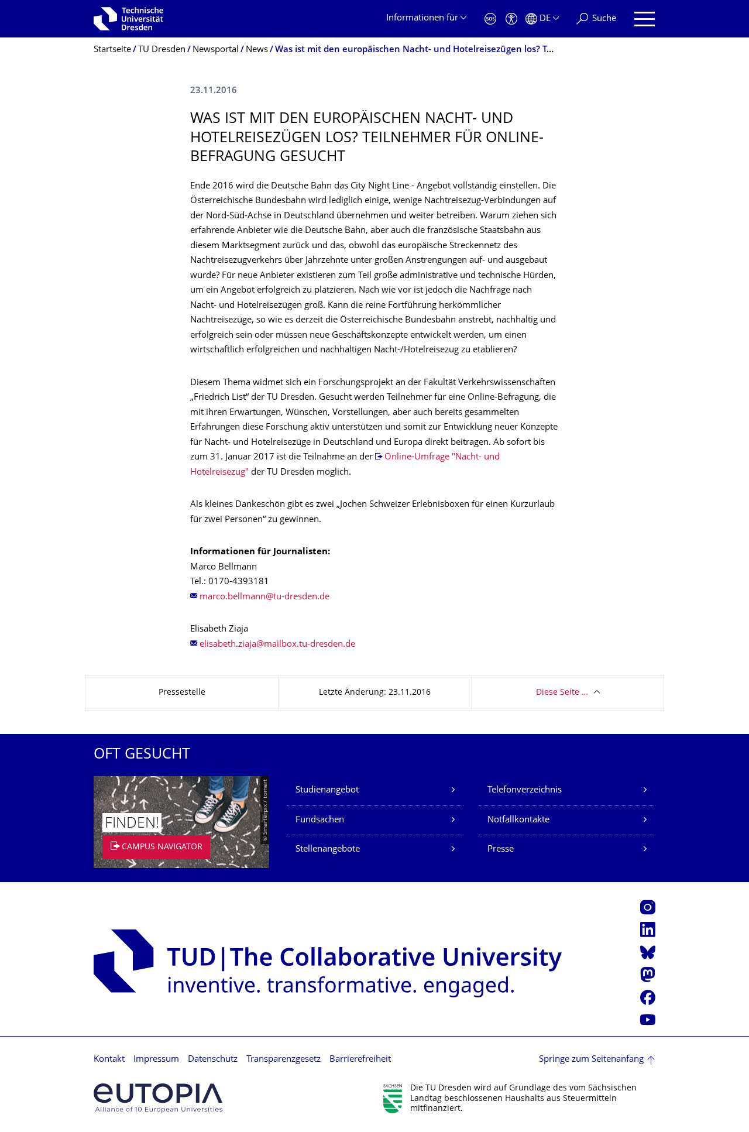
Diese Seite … (562, 693)
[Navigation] (644, 19)
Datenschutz (213, 1059)
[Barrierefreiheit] (511, 19)
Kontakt (109, 1059)
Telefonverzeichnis (524, 790)
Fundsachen (320, 820)
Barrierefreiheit (360, 1059)
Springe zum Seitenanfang (591, 1059)
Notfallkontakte (518, 820)
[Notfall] (490, 19)
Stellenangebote (328, 849)
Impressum (156, 1059)
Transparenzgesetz (283, 1059)
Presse (500, 849)
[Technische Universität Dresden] (128, 18)
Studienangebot (327, 790)
